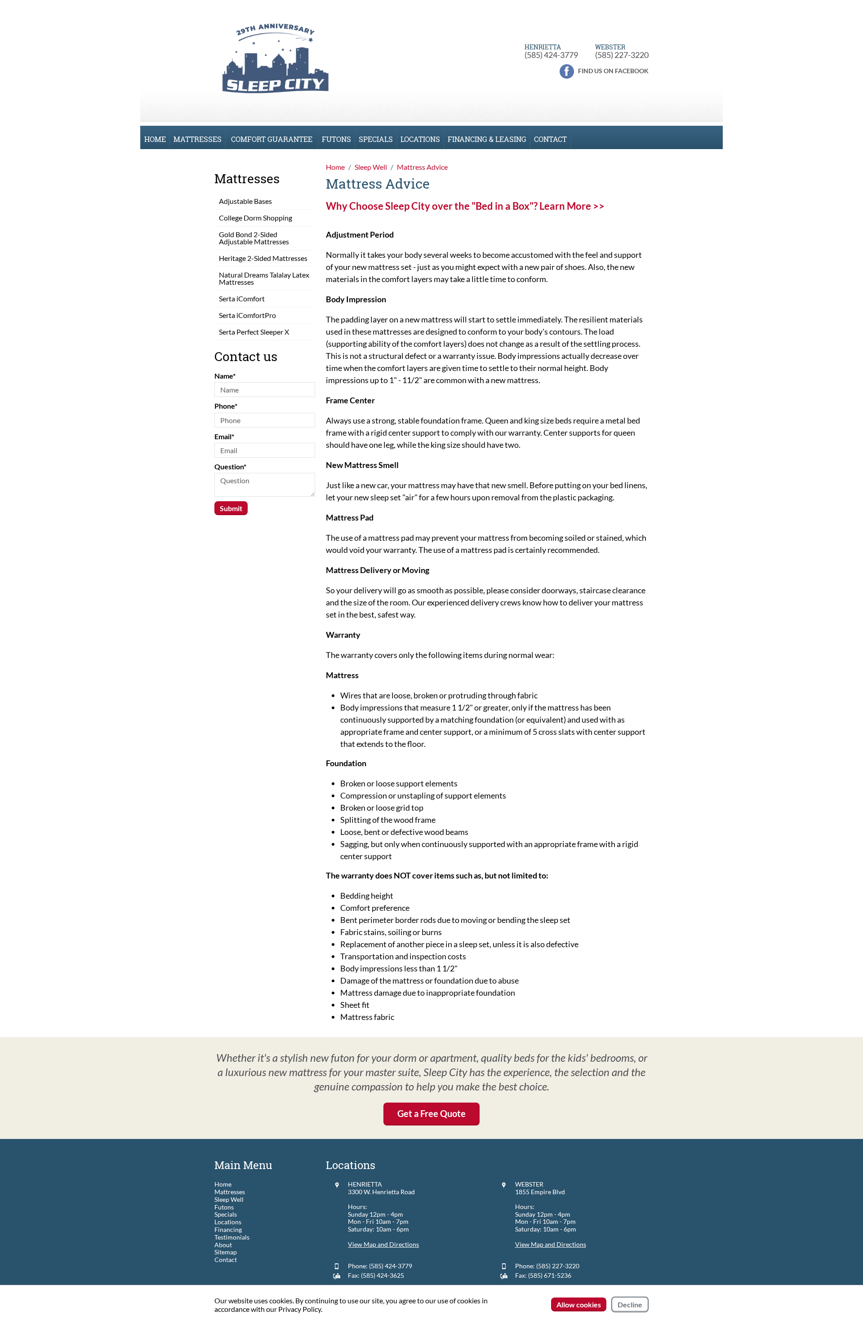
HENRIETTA (365, 1184)
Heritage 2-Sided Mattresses (263, 258)
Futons (336, 139)
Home (155, 139)
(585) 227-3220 (622, 55)
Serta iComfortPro (247, 315)
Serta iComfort (242, 298)
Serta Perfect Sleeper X (254, 331)
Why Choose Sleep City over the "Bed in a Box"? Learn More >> (465, 206)
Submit (231, 508)
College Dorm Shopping (255, 217)
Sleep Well (229, 1199)
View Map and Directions (383, 1244)
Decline (630, 1304)
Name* (225, 375)
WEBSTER (529, 1184)
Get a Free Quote (431, 1113)
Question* (230, 466)
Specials (376, 139)
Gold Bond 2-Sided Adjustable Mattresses (254, 238)
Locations (420, 139)
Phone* (225, 406)
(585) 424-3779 (551, 55)
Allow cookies (578, 1304)
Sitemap (225, 1252)
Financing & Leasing (487, 139)
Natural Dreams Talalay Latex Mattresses (264, 278)
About (223, 1245)
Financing (228, 1229)
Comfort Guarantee (271, 139)
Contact (550, 139)
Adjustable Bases (245, 201)
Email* (224, 436)
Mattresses (197, 139)
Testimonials (231, 1237)
